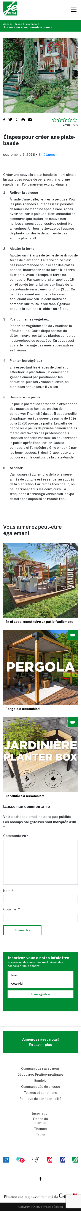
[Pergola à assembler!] (40, 667)
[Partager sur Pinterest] (17, 119)
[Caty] (36, 1159)
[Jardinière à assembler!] (40, 754)
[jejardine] (75, 1159)
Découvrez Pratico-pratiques (40, 1074)
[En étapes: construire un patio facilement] (40, 580)
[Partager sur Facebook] (4, 119)
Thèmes (40, 1129)
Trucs (18, 24)
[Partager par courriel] (30, 119)
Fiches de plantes (40, 1121)
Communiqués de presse (40, 1087)
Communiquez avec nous (40, 1068)
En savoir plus (40, 1042)
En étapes (31, 24)
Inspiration (40, 1113)
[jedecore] (62, 1159)
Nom (8, 891)
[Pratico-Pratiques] (6, 1159)
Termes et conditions (40, 1093)
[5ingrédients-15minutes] (20, 1159)
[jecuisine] (49, 1159)
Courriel (11, 909)
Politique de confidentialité (40, 1099)
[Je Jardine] (10, 10)
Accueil (7, 24)
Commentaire (16, 836)
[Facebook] (40, 1179)
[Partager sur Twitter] (10, 119)
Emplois (40, 1081)
